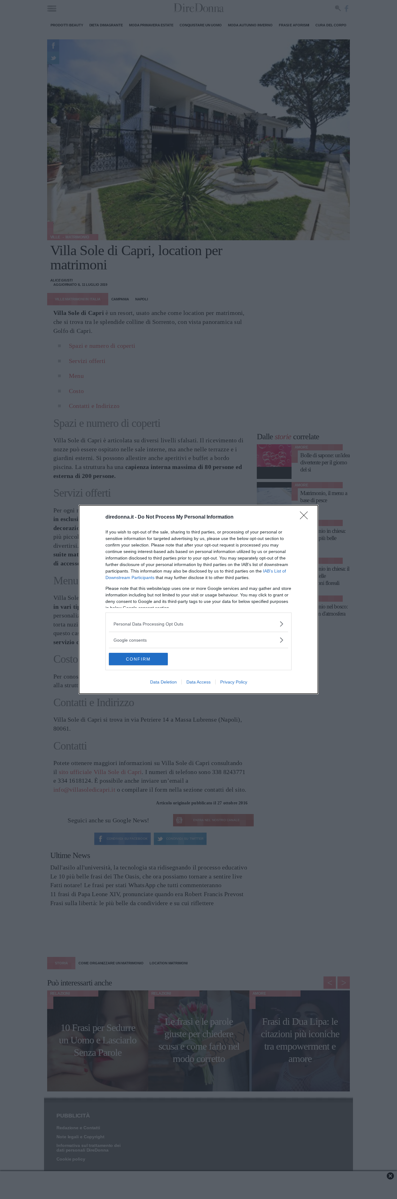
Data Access (198, 681)
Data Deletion (163, 681)
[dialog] (198, 599)
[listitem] (198, 624)
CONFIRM (138, 659)
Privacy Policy (233, 681)
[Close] (306, 517)
